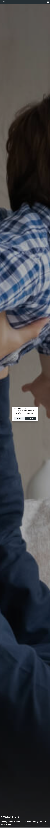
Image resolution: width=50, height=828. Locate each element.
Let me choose (30, 414)
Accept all (31, 418)
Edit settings (19, 418)
